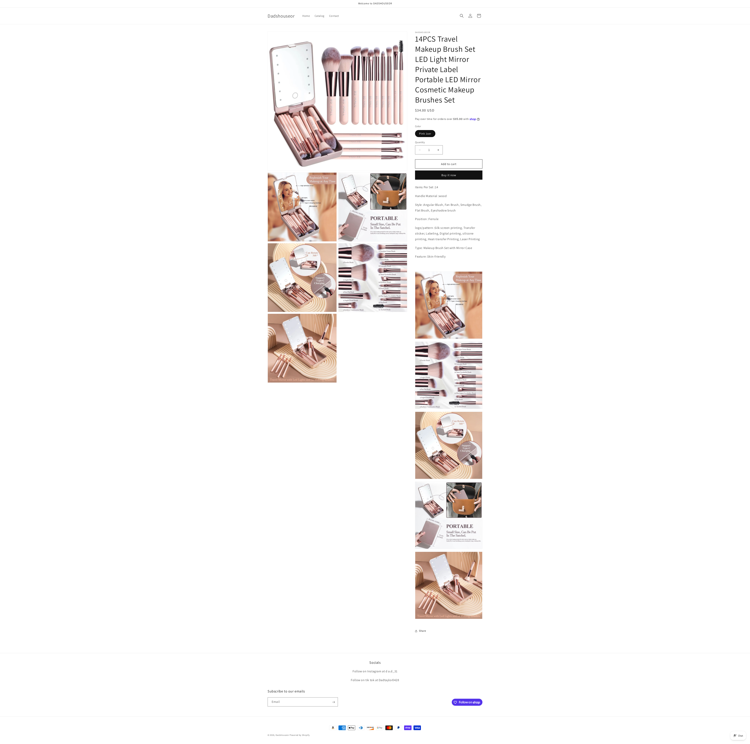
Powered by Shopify (300, 735)
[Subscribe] (333, 702)
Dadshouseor (282, 735)
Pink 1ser (425, 133)
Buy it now (448, 175)
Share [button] (422, 630)
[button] (461, 16)
